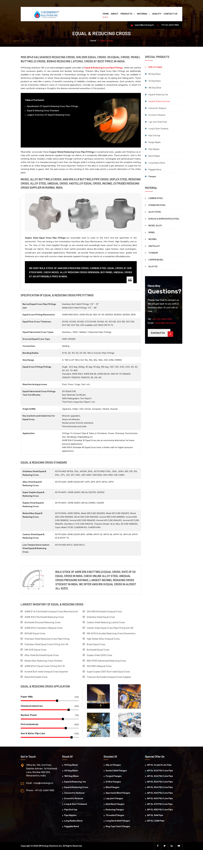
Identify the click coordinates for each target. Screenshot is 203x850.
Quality (156, 14)
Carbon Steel (155, 198)
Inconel (152, 239)
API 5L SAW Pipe (155, 815)
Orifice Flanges (113, 782)
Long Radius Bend (156, 162)
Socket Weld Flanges (116, 770)
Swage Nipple (154, 142)
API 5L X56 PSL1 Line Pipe (160, 787)
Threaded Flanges (115, 815)
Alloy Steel (154, 212)
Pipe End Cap (154, 135)
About (114, 14)
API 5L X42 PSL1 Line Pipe (160, 770)
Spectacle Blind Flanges (118, 793)
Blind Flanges (112, 787)
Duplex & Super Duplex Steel (163, 218)
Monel (151, 232)
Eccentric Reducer (156, 115)
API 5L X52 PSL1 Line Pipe (160, 782)
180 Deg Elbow (154, 87)
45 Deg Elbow (154, 81)
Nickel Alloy (155, 225)
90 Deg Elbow (154, 74)
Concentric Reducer (157, 108)
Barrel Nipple (154, 156)
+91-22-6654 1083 (170, 25)
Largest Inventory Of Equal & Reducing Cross (48, 115)
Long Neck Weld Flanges (118, 821)
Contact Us (170, 14)
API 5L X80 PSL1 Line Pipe (160, 809)
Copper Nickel (156, 259)
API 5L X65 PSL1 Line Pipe (160, 798)
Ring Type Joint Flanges (118, 826)
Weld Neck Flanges (115, 804)
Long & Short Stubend (158, 128)
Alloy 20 (152, 266)
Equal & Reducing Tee (158, 94)
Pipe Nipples (154, 149)
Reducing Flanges (115, 809)
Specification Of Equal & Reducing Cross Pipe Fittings (52, 106)
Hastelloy (154, 246)
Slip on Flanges (113, 765)
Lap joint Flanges (114, 798)
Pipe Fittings (155, 67)
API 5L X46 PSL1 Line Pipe (160, 776)
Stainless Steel (157, 205)
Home (106, 14)
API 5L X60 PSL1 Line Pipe (160, 793)
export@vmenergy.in (144, 25)
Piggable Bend (154, 169)
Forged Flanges (114, 776)
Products (126, 14)
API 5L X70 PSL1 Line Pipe (160, 804)
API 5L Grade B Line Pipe (159, 765)
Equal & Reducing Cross (159, 101)
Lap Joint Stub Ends (157, 122)
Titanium (153, 252)
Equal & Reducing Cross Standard (43, 110)
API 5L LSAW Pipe (155, 821)
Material (142, 14)
